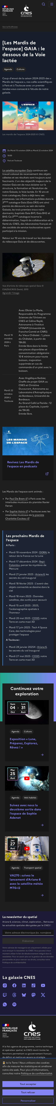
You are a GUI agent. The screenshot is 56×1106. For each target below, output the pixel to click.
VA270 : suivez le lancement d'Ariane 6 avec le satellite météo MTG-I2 (26, 881)
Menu (52, 4)
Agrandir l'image (10, 293)
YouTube (43, 985)
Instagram (4, 985)
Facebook (14, 985)
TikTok (33, 985)
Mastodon (33, 994)
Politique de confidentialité (36, 1073)
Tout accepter (28, 1084)
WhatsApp (4, 1004)
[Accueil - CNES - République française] (32, 1030)
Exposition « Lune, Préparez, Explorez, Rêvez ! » (24, 743)
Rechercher (43, 4)
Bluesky (23, 994)
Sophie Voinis (17, 511)
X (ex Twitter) (43, 994)
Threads (14, 994)
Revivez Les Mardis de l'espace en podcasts (23, 464)
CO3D (35, 618)
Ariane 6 (40, 574)
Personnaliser (28, 1100)
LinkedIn (23, 985)
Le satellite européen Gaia (17, 170)
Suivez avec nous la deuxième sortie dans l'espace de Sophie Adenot (25, 811)
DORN (43, 552)
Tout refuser (28, 1092)
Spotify (14, 1004)
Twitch (4, 994)
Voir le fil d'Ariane (10, 27)
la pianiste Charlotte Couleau (24, 516)
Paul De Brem (17, 498)
